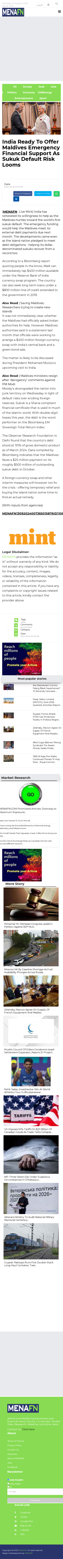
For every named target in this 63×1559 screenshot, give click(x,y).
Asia (53, 86)
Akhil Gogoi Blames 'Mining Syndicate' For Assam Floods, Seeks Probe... (47, 745)
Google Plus (26, 1521)
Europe (27, 86)
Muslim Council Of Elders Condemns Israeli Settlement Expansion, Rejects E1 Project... (29, 1051)
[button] (48, 4)
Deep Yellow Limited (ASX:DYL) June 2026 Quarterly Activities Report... (47, 702)
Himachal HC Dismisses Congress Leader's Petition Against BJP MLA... (28, 925)
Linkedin (24, 1530)
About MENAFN (15, 1458)
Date (7, 184)
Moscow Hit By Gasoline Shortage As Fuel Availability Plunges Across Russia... (28, 971)
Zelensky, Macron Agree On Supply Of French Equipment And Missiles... (47, 731)
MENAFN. (23, 1550)
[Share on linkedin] (16, 199)
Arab (41, 86)
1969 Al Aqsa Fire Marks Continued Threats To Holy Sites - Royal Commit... (46, 759)
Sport (41, 98)
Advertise (12, 1454)
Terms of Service (15, 1441)
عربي (40, 4)
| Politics (10, 92)
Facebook (25, 1512)
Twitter (24, 1517)
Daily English (16, 1480)
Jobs (9, 1462)
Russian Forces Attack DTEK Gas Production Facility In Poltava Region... (46, 717)
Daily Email (25, 1525)
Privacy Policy (14, 1445)
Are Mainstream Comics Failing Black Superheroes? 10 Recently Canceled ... (46, 688)
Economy (28, 92)
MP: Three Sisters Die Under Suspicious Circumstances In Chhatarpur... (27, 1178)
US (10, 86)
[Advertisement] (31, 48)
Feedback (12, 1467)
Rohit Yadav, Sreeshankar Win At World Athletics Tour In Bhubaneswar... (27, 1091)
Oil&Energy (48, 92)
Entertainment (19, 98)
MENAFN (10, 211)
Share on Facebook (23, 193)
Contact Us (13, 1449)
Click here (28, 1429)
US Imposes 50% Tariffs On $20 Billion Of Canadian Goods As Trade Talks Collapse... (28, 1131)
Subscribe (35, 1500)
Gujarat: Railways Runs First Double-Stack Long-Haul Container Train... (28, 1264)
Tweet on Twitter (43, 193)
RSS (22, 1534)
